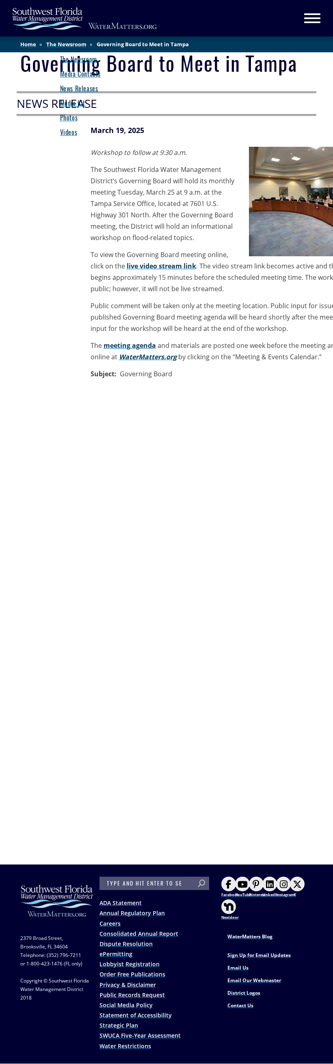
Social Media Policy (126, 1005)
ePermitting (115, 954)
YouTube (243, 894)
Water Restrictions (125, 1046)
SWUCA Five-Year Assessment (140, 1035)
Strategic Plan (118, 1025)
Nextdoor (230, 917)
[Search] (201, 883)
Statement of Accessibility (135, 1015)
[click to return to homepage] (56, 908)
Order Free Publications (132, 974)
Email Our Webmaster (254, 980)
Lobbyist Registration (129, 964)
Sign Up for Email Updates (259, 955)
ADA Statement (120, 903)
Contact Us (240, 1005)
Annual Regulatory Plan (132, 913)
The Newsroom (66, 44)
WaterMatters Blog (249, 936)
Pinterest (257, 894)
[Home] (85, 18)
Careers (110, 923)
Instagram (285, 894)
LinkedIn (270, 894)
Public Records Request (132, 995)
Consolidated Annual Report (138, 933)
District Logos (243, 992)
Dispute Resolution (126, 944)
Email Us (238, 967)
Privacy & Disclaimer (127, 985)
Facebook (230, 894)
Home (28, 44)
